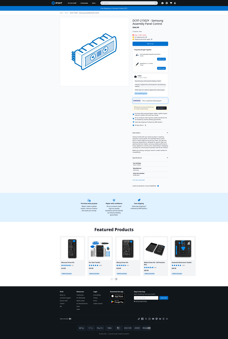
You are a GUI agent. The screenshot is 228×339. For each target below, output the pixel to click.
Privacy (95, 298)
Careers (62, 303)
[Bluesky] (160, 319)
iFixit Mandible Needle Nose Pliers (150, 54)
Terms (95, 301)
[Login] (174, 3)
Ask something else (141, 93)
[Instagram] (149, 319)
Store (61, 13)
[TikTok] (139, 319)
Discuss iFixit (64, 301)
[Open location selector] (167, 3)
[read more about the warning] (158, 185)
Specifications (137, 158)
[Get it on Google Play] (117, 301)
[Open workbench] (162, 3)
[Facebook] (142, 319)
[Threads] (163, 319)
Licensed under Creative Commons (118, 334)
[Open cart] (171, 3)
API (61, 306)
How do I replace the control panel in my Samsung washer (150, 85)
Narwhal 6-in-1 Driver (146, 63)
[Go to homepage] (58, 3)
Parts (66, 13)
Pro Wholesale (81, 298)
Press (78, 306)
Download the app (116, 292)
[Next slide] (116, 279)
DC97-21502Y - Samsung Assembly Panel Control (84, 13)
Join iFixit (161, 108)
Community (80, 295)
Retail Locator (81, 301)
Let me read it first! (141, 301)
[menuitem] (72, 3)
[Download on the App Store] (117, 296)
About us (62, 295)
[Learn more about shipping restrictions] (146, 37)
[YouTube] (153, 319)
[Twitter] (146, 319)
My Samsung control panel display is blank (148, 81)
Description (136, 133)
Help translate (64, 319)
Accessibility (97, 295)
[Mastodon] (157, 319)
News (78, 309)
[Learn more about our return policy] (145, 125)
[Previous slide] (111, 279)
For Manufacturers (82, 303)
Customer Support (65, 298)
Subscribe (164, 298)
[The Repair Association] (167, 319)
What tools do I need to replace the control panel (149, 90)
